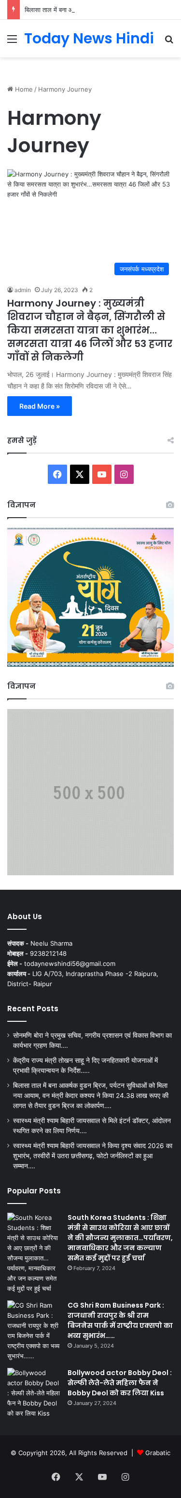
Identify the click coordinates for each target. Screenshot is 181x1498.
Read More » (39, 406)
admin (22, 290)
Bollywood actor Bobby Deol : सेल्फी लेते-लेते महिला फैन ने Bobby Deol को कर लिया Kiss (120, 1383)
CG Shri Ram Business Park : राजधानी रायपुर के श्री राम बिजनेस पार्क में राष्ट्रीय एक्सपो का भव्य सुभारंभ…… (120, 1320)
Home (23, 89)
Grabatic (157, 1453)
